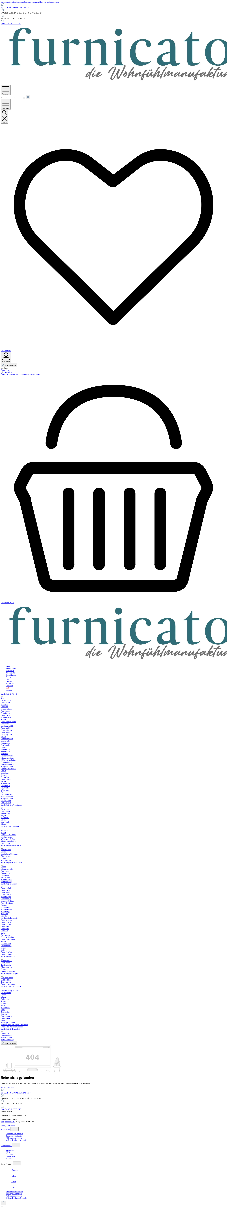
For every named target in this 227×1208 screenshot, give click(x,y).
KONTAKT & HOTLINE (11, 24)
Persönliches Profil (16, 374)
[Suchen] (24, 98)
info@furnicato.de (8, 1122)
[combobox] (12, 98)
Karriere (9, 1158)
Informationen (6, 1146)
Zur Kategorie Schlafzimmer (11, 862)
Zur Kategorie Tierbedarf (10, 1029)
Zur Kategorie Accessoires (11, 986)
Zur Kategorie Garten (9, 884)
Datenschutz (10, 1156)
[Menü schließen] (2, 696)
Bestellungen (35, 374)
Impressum (10, 1150)
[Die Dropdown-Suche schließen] (28, 97)
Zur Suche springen (28, 2)
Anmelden (5, 370)
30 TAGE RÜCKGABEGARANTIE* (16, 7)
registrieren (9, 372)
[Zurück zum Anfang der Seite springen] (3, 1203)
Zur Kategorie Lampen (9, 973)
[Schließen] (2, 1206)
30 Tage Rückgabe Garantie (16, 1140)
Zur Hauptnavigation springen (47, 2)
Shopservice (6, 1129)
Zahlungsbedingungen (14, 1136)
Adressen (26, 374)
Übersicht (5, 374)
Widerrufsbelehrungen (14, 1138)
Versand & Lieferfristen (14, 1134)
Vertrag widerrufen (8, 1126)
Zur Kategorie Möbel (9, 694)
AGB (8, 1152)
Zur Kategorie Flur (8, 956)
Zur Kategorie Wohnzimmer (11, 805)
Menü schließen (10, 366)
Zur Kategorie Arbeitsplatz (11, 845)
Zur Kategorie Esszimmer (10, 826)
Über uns (9, 1154)
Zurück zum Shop (7, 1087)
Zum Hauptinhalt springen (11, 2)
